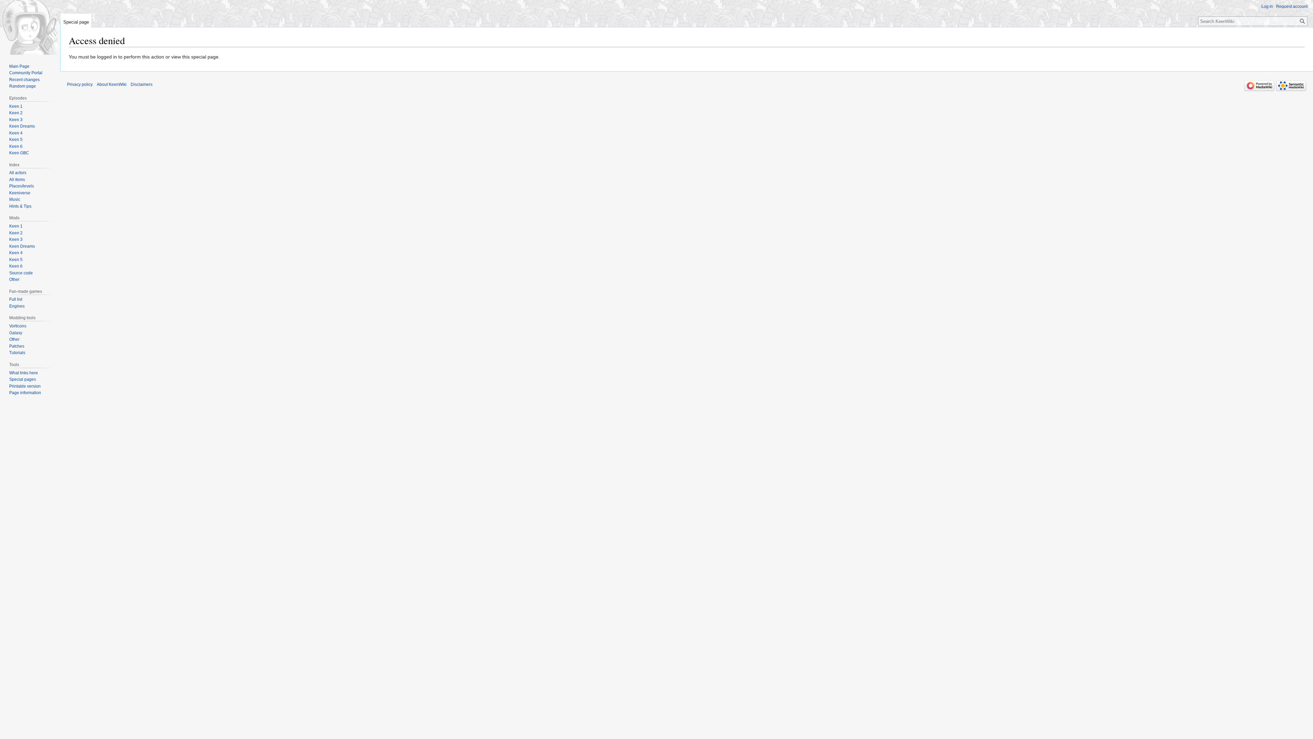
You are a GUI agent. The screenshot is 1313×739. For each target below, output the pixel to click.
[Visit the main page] (30, 27)
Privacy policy (80, 84)
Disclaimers (141, 84)
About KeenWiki (112, 84)
